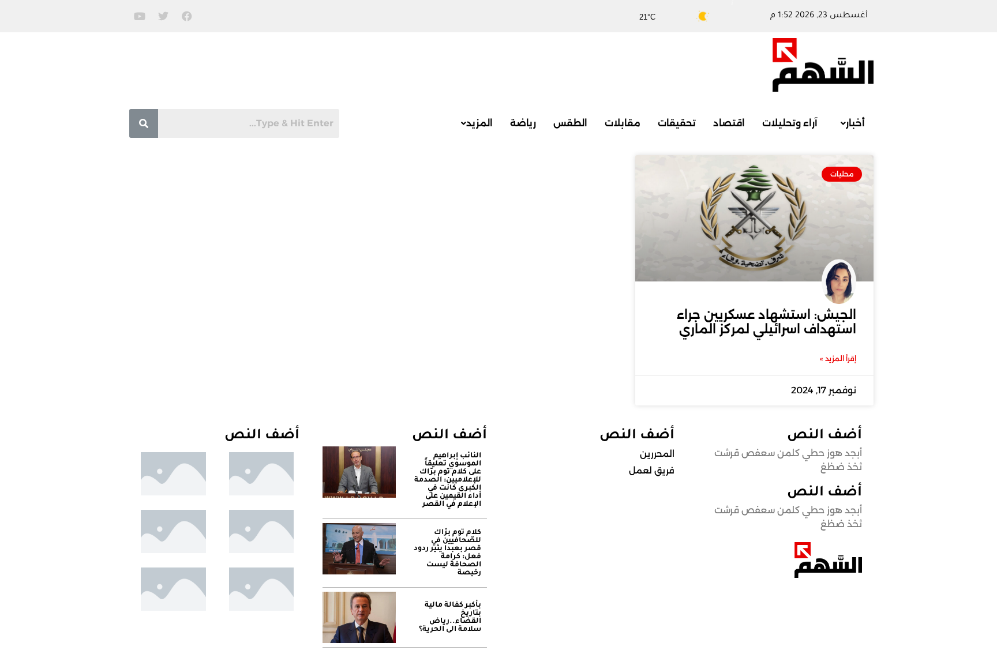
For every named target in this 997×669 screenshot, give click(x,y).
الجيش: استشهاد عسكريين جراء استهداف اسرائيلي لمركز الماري (766, 321)
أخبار (855, 123)
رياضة (523, 123)
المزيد (479, 123)
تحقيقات (677, 123)
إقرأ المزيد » (838, 358)
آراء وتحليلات (790, 123)
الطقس (570, 123)
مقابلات (622, 123)
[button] (850, 123)
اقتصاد (729, 123)
